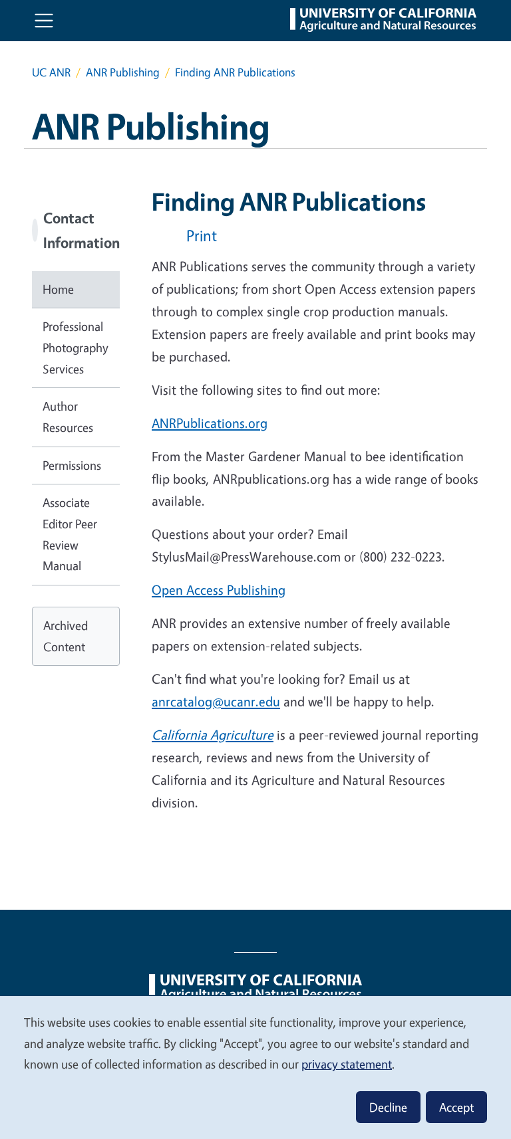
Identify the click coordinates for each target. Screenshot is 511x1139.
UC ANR (51, 72)
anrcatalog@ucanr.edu (216, 701)
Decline (388, 1107)
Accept (456, 1107)
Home (58, 289)
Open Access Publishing (218, 589)
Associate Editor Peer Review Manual (70, 533)
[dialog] (255, 1067)
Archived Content (65, 636)
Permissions (72, 465)
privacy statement (346, 1064)
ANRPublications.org (209, 423)
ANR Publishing (123, 72)
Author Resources (68, 416)
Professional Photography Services (75, 347)
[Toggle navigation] (44, 20)
